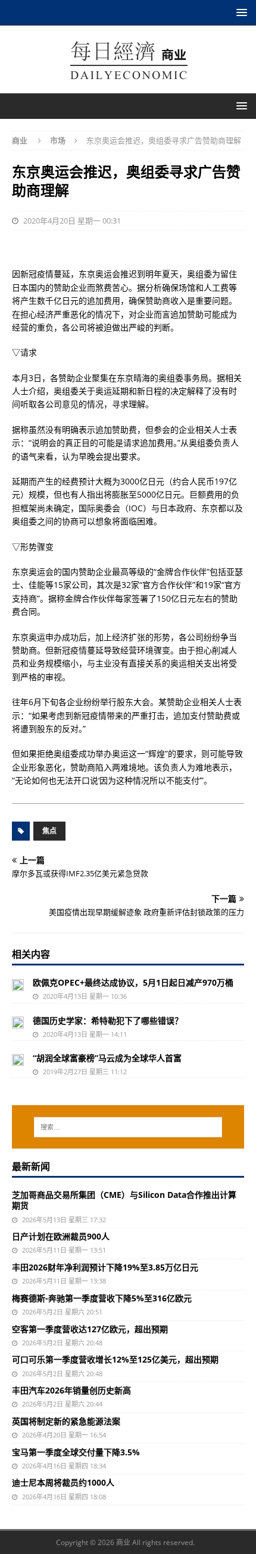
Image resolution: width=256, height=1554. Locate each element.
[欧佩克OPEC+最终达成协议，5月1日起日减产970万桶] (18, 983)
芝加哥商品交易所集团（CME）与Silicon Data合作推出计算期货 (124, 1200)
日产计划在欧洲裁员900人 (61, 1236)
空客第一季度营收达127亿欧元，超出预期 (90, 1329)
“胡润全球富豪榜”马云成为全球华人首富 (107, 1058)
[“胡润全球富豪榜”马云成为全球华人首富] (18, 1059)
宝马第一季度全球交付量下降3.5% (76, 1452)
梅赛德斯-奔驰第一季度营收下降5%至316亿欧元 (102, 1298)
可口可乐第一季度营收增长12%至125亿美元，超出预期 (115, 1359)
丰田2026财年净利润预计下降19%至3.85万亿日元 (105, 1267)
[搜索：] (128, 1127)
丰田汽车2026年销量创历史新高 (71, 1390)
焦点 (49, 831)
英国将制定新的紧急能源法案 (66, 1421)
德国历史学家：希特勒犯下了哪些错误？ (108, 1020)
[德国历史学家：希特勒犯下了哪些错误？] (18, 1021)
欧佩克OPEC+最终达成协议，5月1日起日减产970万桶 (133, 982)
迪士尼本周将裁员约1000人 (63, 1482)
